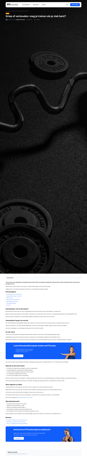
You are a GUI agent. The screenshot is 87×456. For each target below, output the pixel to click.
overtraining (21, 397)
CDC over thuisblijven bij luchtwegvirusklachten (17, 423)
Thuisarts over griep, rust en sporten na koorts (17, 419)
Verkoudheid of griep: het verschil (14, 296)
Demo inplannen (18, 438)
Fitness (7, 13)
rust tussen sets (28, 397)
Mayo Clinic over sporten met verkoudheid (16, 421)
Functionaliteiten (26, 4)
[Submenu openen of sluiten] (30, 4)
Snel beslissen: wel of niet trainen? (14, 294)
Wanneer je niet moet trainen (13, 299)
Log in (67, 4)
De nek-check (10, 297)
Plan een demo (75, 4)
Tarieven (44, 4)
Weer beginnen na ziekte (12, 301)
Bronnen (9, 305)
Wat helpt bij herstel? (11, 303)
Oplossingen (35, 4)
